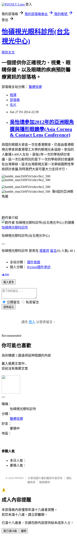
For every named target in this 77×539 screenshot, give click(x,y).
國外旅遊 (33, 262)
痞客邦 (44, 250)
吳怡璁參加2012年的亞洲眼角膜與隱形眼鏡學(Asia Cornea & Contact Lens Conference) (42, 128)
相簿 (13, 95)
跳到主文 (8, 52)
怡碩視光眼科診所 (15, 227)
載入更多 (8, 282)
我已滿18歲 (10, 530)
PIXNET (19, 478)
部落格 (15, 100)
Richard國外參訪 (39, 267)
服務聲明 (44, 482)
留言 (53, 250)
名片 (13, 105)
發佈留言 (8, 307)
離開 (23, 530)
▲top (5, 274)
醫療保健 (35, 87)
